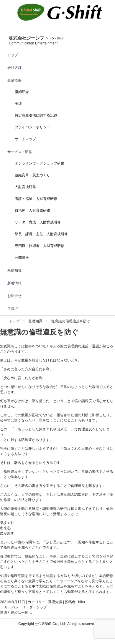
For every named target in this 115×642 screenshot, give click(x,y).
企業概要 (14, 80)
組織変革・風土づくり (32, 175)
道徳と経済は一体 (16, 613)
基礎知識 (14, 270)
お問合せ (14, 296)
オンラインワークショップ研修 (39, 163)
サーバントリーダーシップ (23, 607)
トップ (12, 55)
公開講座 (22, 258)
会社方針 (14, 68)
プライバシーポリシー (32, 127)
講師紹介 (22, 92)
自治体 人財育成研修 (32, 210)
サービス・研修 (19, 152)
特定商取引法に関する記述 (36, 115)
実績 (18, 104)
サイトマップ (25, 139)
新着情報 (14, 283)
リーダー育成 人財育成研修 (38, 222)
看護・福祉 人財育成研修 (36, 199)
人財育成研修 (25, 187)
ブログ (12, 308)
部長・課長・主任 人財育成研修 (41, 234)
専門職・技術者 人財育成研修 (39, 246)
